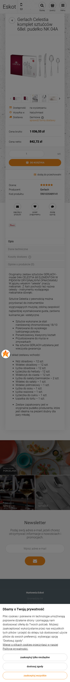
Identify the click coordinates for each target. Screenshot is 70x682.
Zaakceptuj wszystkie (35, 675)
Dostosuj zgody (35, 666)
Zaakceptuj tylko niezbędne (35, 657)
